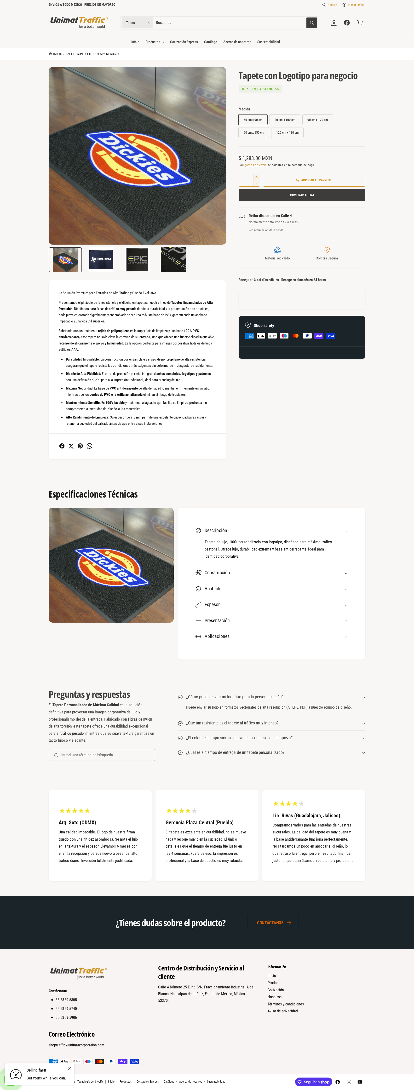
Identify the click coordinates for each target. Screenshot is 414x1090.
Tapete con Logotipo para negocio (92, 54)
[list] (207, 835)
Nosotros (275, 997)
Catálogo (169, 1081)
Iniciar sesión (356, 5)
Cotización (276, 990)
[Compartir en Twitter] (71, 446)
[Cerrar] (69, 1069)
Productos (152, 42)
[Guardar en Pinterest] (80, 446)
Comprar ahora (302, 195)
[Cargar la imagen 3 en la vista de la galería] (137, 259)
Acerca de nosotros (190, 1081)
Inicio (57, 54)
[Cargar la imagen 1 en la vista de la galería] (65, 259)
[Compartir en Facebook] (62, 446)
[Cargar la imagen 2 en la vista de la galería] (101, 259)
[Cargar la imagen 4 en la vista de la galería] (173, 259)
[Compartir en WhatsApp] (89, 446)
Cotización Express (148, 1081)
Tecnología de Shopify (90, 1081)
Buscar (332, 5)
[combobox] (236, 22)
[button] (360, 22)
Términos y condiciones (286, 1004)
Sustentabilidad (216, 1081)
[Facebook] (347, 22)
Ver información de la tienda (266, 230)
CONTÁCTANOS (270, 922)
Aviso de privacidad (283, 1011)
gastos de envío (256, 165)
